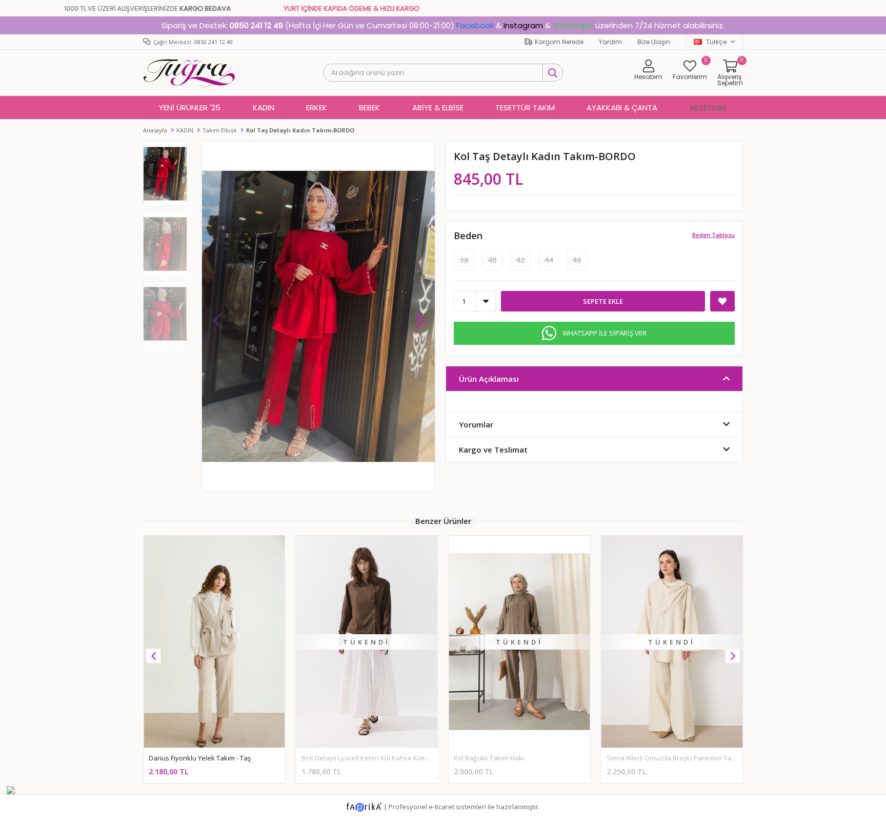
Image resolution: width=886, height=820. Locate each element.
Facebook (475, 25)
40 (492, 260)
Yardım (610, 41)
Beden (468, 235)
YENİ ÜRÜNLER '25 (189, 107)
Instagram (523, 25)
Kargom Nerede (559, 41)
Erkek (316, 107)
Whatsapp (573, 25)
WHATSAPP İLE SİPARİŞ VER (604, 333)
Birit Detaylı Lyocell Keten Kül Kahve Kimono (369, 758)
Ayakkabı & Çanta (622, 107)
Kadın (263, 107)
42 (520, 260)
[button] (419, 315)
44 (548, 260)
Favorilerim (690, 70)
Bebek (369, 107)
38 (464, 260)
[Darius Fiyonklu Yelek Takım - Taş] (214, 642)
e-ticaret (441, 806)
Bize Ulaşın (653, 41)
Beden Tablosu (713, 235)
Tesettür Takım (525, 107)
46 (576, 260)
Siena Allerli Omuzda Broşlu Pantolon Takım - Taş (682, 758)
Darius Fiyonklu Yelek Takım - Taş (200, 758)
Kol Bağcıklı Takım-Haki (489, 758)
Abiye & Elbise (438, 107)
